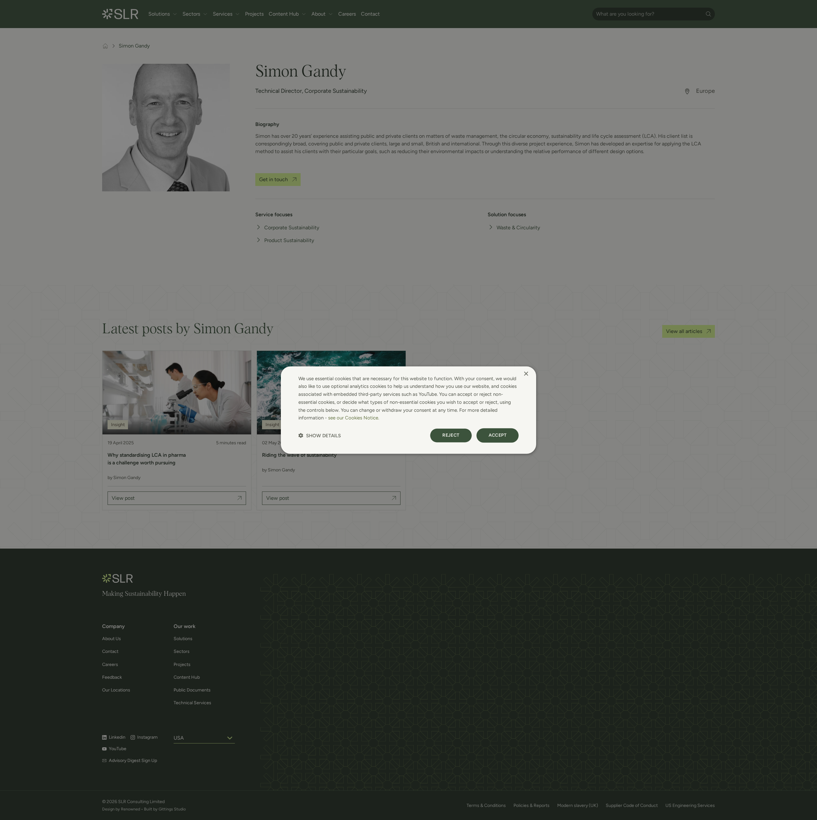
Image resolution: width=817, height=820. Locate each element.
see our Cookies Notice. (353, 418)
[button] (319, 435)
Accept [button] (497, 435)
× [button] (525, 373)
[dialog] (408, 410)
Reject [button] (450, 435)
